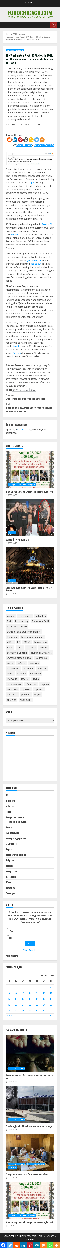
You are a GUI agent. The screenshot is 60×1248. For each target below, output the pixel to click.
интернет (24, 390)
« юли (9, 1015)
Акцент (9, 827)
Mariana (11, 124)
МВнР (27, 642)
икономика (13, 668)
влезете (21, 429)
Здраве (9, 849)
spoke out (36, 263)
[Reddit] (9, 139)
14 (23, 999)
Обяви (8, 882)
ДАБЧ (10, 642)
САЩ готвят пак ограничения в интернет (25, 397)
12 (9, 999)
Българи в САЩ (40, 621)
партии (45, 684)
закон (10, 663)
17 (44, 999)
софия (37, 694)
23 (37, 1004)
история (42, 668)
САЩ (33, 390)
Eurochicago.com (30, 12)
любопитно (11, 876)
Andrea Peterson (24, 144)
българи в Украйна (41, 652)
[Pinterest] (20, 139)
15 (30, 999)
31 (44, 1010)
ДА (11, 931)
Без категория (13, 832)
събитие (11, 699)
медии (24, 678)
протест (39, 689)
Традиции (10, 893)
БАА (9, 621)
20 (16, 1004)
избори (21, 663)
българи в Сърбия (17, 652)
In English (10, 50)
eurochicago (24, 616)
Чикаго (44, 647)
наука (35, 678)
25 (51, 1004)
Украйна (31, 647)
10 (44, 993)
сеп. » (51, 1015)
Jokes (8, 811)
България (12, 637)
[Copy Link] (31, 139)
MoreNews (45, 1235)
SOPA (15, 390)
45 (7, 795)
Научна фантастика (17, 821)
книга (10, 673)
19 (9, 1004)
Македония (40, 642)
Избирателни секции (16, 854)
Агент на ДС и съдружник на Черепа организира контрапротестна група (29, 408)
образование (14, 684)
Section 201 (48, 224)
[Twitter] (36, 139)
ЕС (18, 642)
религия (25, 694)
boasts (16, 346)
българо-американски (19, 657)
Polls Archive (12, 955)
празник (26, 689)
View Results (30, 950)
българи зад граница (17, 485)
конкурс (21, 673)
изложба (34, 663)
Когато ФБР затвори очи (30, 517)
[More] (42, 139)
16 (37, 999)
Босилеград (21, 621)
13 (16, 999)
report (32, 182)
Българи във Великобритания (23, 631)
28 (23, 1010)
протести (12, 694)
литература (11, 871)
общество (31, 684)
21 (23, 1004)
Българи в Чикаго (17, 626)
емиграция (41, 657)
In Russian (10, 806)
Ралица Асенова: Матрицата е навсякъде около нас (30, 1053)
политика (12, 689)
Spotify (17, 353)
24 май (10, 616)
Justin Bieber (34, 260)
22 (30, 1004)
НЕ (10, 938)
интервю (28, 668)
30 (37, 1010)
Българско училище (32, 637)
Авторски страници (15, 817)
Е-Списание (11, 843)
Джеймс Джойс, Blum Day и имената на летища (30, 1104)
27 (16, 1010)
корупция (35, 673)
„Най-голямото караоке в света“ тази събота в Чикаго (30, 565)
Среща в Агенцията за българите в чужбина (30, 1152)
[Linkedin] (14, 139)
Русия (10, 647)
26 (9, 1010)
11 (51, 993)
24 (44, 1004)
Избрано (19, 50)
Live (53, 25)
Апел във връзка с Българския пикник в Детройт (30, 469)
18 (51, 999)
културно (12, 678)
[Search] (45, 24)
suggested (16, 234)
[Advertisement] (26, 759)
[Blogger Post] (25, 139)
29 (30, 1010)
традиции (25, 699)
